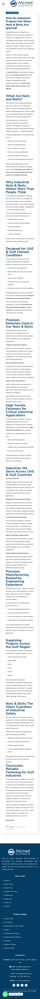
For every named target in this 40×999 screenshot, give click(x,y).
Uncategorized (12, 13)
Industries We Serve (10, 892)
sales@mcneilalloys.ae (23, 967)
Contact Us (7, 903)
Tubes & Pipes (9, 919)
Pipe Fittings (8, 922)
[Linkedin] (18, 985)
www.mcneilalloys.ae (23, 981)
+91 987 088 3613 (23, 976)
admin (11, 827)
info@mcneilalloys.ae (22, 969)
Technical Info (8, 895)
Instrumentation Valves (11, 933)
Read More (10, 820)
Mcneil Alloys (24, 810)
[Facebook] (13, 985)
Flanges (6, 930)
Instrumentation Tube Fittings (14, 926)
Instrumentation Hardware (12, 937)
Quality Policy (8, 884)
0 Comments (9, 829)
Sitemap (6, 906)
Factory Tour (8, 888)
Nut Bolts (7, 941)
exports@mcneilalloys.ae (23, 974)
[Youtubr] (26, 985)
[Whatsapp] (5, 994)
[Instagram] (22, 985)
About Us (7, 881)
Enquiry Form (8, 899)
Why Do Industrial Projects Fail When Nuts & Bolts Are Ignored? (18, 23)
